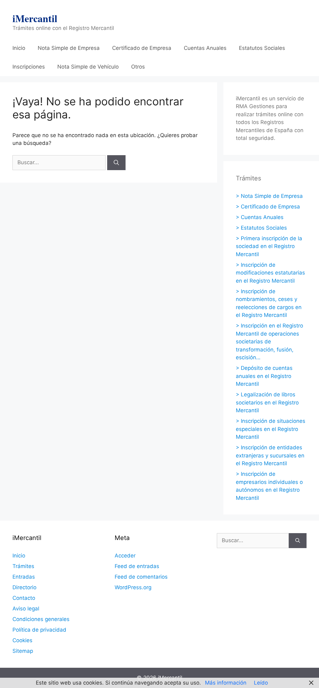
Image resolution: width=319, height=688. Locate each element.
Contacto (23, 598)
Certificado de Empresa (141, 48)
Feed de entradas (137, 566)
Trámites (23, 566)
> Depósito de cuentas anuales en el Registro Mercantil (264, 376)
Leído (261, 683)
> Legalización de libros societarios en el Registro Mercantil (267, 402)
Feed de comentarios (141, 577)
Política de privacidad (39, 630)
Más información (225, 683)
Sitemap (22, 651)
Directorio (24, 587)
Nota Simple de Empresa (69, 48)
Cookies (22, 640)
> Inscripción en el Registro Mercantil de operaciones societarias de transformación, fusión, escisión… (269, 341)
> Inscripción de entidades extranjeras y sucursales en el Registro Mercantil (270, 455)
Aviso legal (25, 608)
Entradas (23, 577)
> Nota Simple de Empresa (269, 196)
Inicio (18, 48)
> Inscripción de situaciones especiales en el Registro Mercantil (270, 429)
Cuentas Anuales (205, 48)
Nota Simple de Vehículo (88, 67)
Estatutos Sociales (262, 48)
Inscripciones (28, 67)
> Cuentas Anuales (259, 217)
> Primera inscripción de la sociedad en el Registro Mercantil (269, 246)
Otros (138, 67)
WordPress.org (133, 587)
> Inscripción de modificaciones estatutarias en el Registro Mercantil (270, 273)
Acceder (125, 555)
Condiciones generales (40, 619)
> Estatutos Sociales (261, 228)
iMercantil (34, 18)
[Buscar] (116, 162)
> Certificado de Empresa (268, 206)
